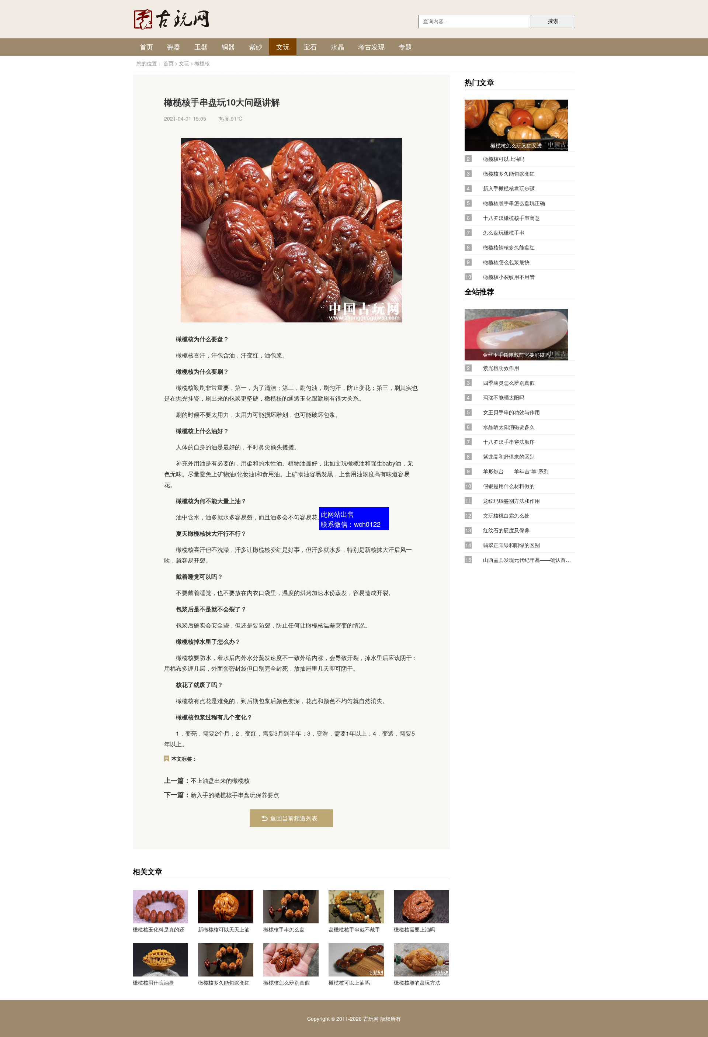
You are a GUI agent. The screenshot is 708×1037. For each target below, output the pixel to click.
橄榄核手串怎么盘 (284, 929)
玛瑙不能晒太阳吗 (503, 397)
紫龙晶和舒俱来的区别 (509, 456)
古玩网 (371, 1018)
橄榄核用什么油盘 (153, 982)
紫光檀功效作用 (501, 367)
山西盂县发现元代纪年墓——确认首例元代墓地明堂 (529, 559)
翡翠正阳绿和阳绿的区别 (511, 545)
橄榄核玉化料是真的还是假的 (158, 929)
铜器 (228, 46)
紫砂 (255, 46)
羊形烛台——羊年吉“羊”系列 (516, 471)
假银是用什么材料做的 (509, 486)
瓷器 (173, 46)
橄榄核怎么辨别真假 (286, 982)
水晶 (337, 46)
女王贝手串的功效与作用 (511, 412)
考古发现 (371, 46)
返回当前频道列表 (293, 818)
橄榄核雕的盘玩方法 (417, 982)
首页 (146, 46)
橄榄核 (202, 63)
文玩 (282, 46)
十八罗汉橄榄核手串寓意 (511, 217)
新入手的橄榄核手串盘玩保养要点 (235, 795)
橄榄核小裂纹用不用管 (509, 276)
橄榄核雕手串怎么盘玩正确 (514, 203)
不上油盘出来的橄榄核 (220, 780)
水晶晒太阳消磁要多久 (509, 427)
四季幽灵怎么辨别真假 (509, 382)
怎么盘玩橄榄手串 (503, 232)
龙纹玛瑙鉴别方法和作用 (511, 500)
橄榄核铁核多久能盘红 (509, 247)
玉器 (201, 46)
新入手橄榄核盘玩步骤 (509, 188)
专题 (405, 46)
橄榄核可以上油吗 (349, 982)
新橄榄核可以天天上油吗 (224, 929)
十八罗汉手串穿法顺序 (509, 441)
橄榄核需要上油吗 (414, 929)
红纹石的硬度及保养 (506, 530)
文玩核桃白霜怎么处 (506, 515)
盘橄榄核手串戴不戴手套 (354, 929)
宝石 (310, 46)
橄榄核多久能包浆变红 (224, 982)
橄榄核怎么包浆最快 (506, 262)
